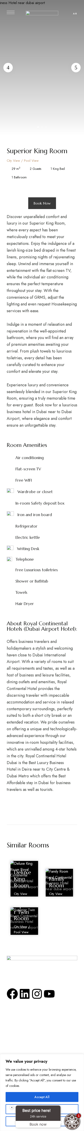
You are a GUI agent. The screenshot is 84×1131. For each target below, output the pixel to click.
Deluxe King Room (22, 879)
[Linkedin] (24, 993)
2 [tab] (42, 127)
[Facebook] (12, 993)
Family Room (56, 882)
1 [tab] (38, 127)
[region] (42, 1092)
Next (76, 67)
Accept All (42, 1097)
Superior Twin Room (23, 912)
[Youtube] (49, 993)
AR (75, 13)
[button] (42, 203)
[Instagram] (37, 993)
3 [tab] (46, 127)
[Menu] (11, 12)
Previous (8, 67)
